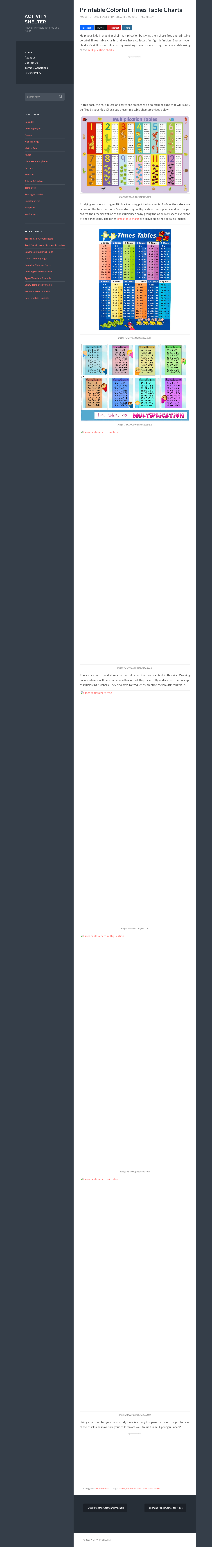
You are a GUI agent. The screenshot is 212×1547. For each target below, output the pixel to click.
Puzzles (29, 168)
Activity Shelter (36, 19)
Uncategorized (32, 200)
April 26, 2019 (129, 17)
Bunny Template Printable (38, 284)
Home (28, 52)
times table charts (128, 218)
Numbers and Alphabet (36, 161)
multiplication (133, 1488)
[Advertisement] (135, 79)
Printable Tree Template (37, 291)
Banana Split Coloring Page (39, 251)
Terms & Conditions (36, 67)
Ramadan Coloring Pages (38, 265)
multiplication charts (101, 50)
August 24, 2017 (90, 17)
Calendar (29, 121)
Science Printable (34, 181)
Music (28, 154)
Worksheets (31, 214)
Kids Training (32, 141)
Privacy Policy (33, 73)
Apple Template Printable (38, 278)
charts (122, 1488)
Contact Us (31, 62)
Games (28, 135)
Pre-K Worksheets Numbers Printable (45, 245)
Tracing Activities (34, 194)
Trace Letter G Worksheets (39, 238)
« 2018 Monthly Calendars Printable (105, 1507)
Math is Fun (31, 148)
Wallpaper (30, 207)
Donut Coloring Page (36, 258)
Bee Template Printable (37, 297)
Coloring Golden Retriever (38, 271)
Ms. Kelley (147, 17)
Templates (30, 187)
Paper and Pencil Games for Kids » (165, 1507)
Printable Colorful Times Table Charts (131, 9)
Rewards (29, 174)
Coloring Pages (33, 128)
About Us (30, 57)
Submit (60, 96)
